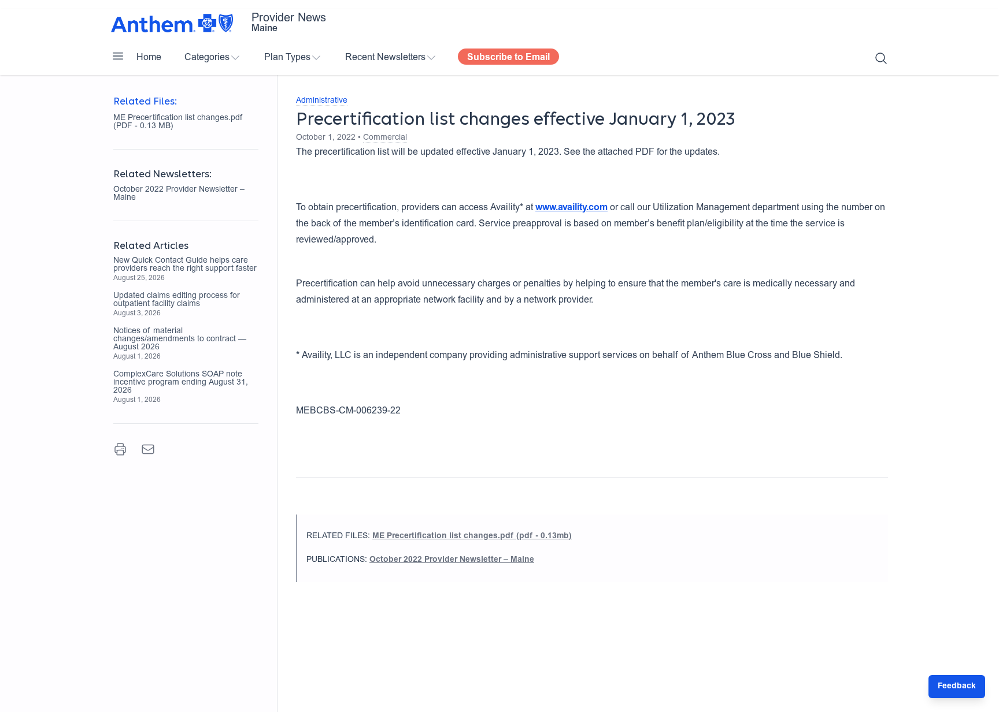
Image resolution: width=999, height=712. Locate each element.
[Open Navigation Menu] (118, 56)
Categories (207, 57)
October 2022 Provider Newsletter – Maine (179, 194)
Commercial (385, 138)
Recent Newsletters (385, 57)
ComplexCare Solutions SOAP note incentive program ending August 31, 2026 (180, 383)
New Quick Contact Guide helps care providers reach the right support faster (185, 265)
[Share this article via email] (148, 449)
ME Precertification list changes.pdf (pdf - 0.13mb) (472, 536)
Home (148, 57)
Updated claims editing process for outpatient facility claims (176, 300)
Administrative (321, 101)
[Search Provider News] (881, 58)
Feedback (957, 687)
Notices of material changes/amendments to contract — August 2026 (179, 339)
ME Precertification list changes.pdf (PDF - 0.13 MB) (178, 122)
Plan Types (287, 57)
